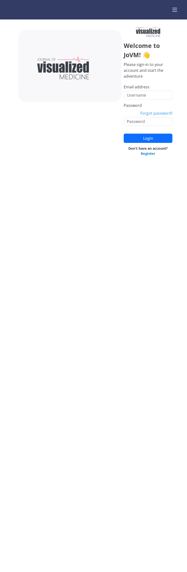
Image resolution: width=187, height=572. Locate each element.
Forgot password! (156, 113)
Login (148, 138)
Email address (137, 87)
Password (133, 105)
